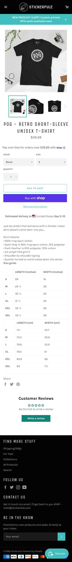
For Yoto (8, 453)
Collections (10, 459)
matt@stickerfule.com (17, 507)
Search (7, 470)
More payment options (35, 206)
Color (6, 154)
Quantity (8, 169)
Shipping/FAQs (12, 448)
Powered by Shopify (32, 551)
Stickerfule (16, 551)
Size (38, 154)
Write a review (36, 418)
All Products (10, 464)
